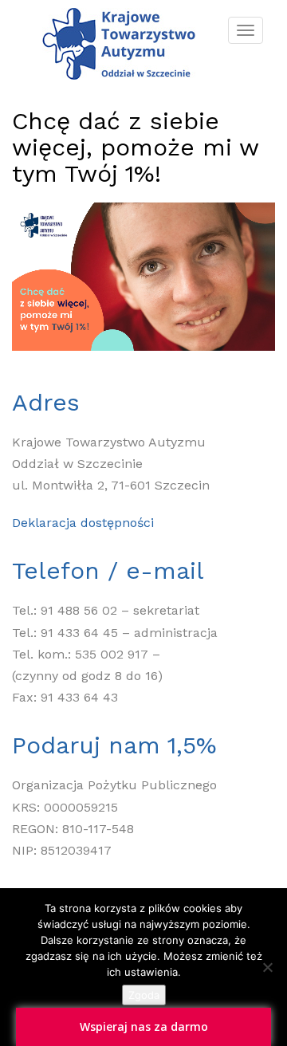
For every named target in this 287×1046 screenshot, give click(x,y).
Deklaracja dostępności (83, 522)
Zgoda (143, 995)
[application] (143, 277)
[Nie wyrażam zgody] (267, 967)
